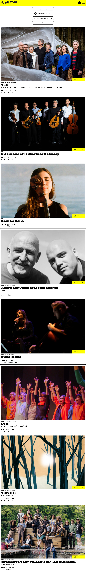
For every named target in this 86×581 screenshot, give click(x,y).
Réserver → (78, 80)
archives (43, 23)
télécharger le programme (43, 9)
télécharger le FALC (44, 13)
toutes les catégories (41, 18)
